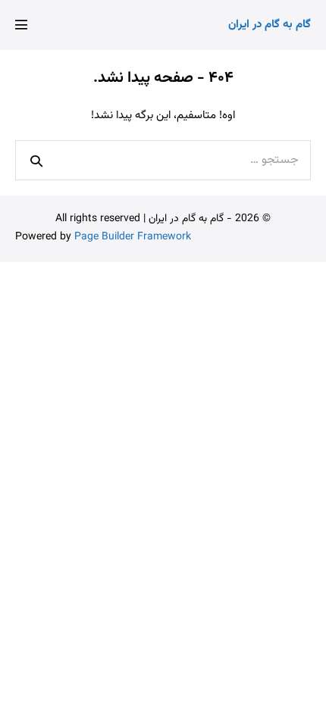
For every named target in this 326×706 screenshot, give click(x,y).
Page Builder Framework (132, 237)
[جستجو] (36, 160)
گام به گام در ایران (269, 24)
